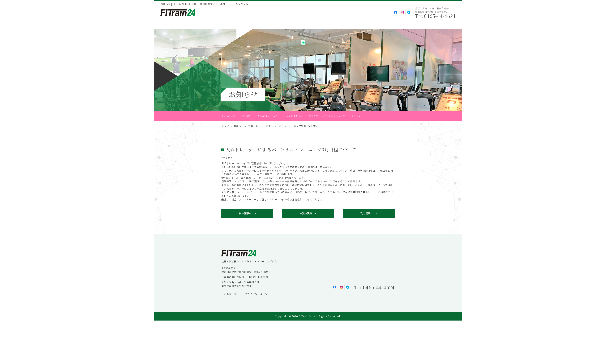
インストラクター (293, 116)
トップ (225, 126)
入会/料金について (267, 116)
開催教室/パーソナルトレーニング (327, 116)
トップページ (228, 116)
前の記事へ (245, 213)
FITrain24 (305, 316)
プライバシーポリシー (257, 294)
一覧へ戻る (306, 213)
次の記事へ (366, 213)
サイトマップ (229, 294)
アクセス (356, 116)
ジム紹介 (246, 116)
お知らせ (239, 126)
